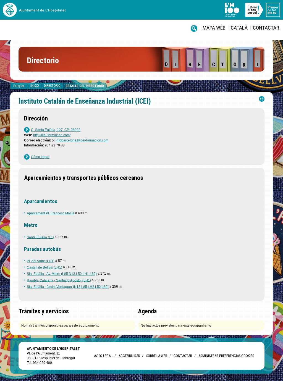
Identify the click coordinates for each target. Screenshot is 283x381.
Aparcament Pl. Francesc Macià (50, 213)
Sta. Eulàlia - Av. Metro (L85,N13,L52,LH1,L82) (62, 274)
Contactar (266, 28)
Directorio (52, 86)
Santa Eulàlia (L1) (40, 237)
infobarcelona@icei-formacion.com (82, 140)
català (239, 28)
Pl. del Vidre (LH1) (40, 261)
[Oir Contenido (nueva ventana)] (261, 100)
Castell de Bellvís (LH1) (44, 267)
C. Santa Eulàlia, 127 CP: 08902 (55, 130)
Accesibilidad (129, 356)
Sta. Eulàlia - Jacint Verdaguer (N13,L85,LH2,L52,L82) (68, 287)
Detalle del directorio (84, 86)
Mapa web (214, 28)
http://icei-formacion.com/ (51, 135)
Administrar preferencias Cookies (226, 356)
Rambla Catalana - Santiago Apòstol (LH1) (59, 280)
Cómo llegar (40, 157)
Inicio (34, 86)
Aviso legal (103, 356)
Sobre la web (156, 356)
